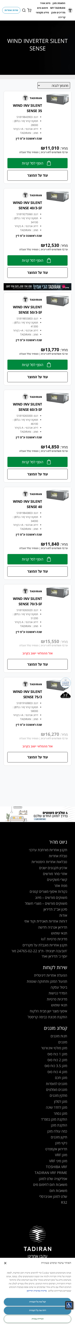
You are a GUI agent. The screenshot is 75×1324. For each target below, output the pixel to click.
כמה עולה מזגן (57, 1131)
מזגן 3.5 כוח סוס (56, 1065)
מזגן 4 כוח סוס (57, 1071)
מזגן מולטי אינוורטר (54, 1047)
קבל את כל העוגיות (37, 1301)
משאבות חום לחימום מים (50, 1184)
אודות (63, 915)
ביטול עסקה (59, 987)
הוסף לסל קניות (32, 163)
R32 (64, 1202)
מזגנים (62, 1042)
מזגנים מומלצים (56, 1089)
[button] (59, 3)
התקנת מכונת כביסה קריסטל (47, 1016)
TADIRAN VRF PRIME (51, 1172)
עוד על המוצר (37, 175)
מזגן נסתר (60, 1113)
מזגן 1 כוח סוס (57, 1053)
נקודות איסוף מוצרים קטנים (48, 891)
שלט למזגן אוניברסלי (53, 1196)
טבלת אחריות (58, 855)
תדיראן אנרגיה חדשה (52, 927)
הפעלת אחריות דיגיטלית (50, 975)
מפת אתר (60, 885)
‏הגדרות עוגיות (38, 1318)
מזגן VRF (61, 1154)
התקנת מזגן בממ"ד (54, 1119)
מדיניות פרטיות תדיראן (37, 1290)
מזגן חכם (61, 1077)
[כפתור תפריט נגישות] (69, 1305)
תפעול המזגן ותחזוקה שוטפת (47, 981)
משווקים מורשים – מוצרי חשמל (46, 903)
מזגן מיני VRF (58, 1160)
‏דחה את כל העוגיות (37, 1310)
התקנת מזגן (59, 1125)
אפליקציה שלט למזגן (53, 1178)
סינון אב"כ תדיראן (55, 909)
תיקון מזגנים (59, 1137)
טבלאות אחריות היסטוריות (49, 861)
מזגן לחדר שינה (56, 1107)
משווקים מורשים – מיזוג (51, 897)
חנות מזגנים (59, 1035)
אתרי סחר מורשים (55, 873)
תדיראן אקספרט (56, 1148)
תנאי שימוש (59, 933)
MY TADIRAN (57, 8)
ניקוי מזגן (61, 1142)
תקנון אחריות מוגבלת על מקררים (45, 945)
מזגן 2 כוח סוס (57, 1059)
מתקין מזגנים (58, 1095)
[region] (37, 1291)
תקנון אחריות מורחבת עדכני (48, 849)
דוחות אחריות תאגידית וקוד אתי (45, 921)
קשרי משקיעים (57, 879)
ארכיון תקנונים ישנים (53, 867)
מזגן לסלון (60, 1101)
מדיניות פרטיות (57, 999)
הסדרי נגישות (58, 993)
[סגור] (5, 1263)
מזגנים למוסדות (56, 1083)
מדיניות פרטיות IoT (54, 938)
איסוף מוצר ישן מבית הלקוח (48, 1011)
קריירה (61, 17)
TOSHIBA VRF (56, 1166)
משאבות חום (58, 1190)
